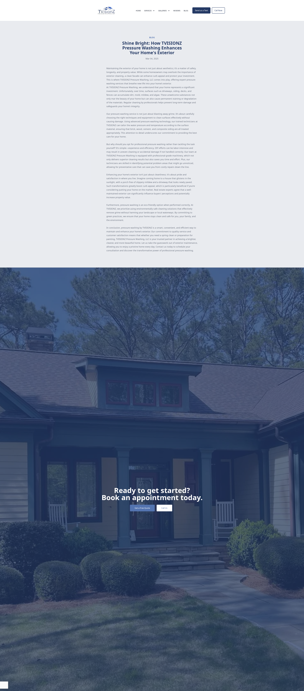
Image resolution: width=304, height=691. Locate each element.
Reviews (176, 10)
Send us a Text (201, 10)
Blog (186, 10)
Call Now (218, 10)
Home (138, 10)
